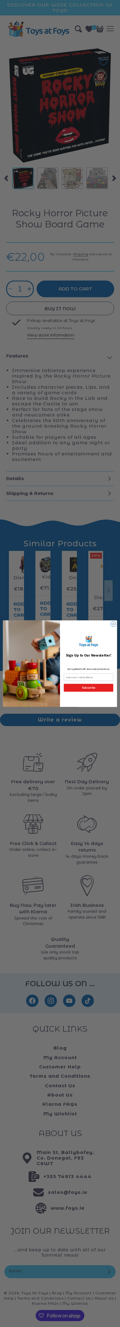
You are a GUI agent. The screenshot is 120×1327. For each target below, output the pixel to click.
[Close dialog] (113, 624)
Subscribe (88, 688)
